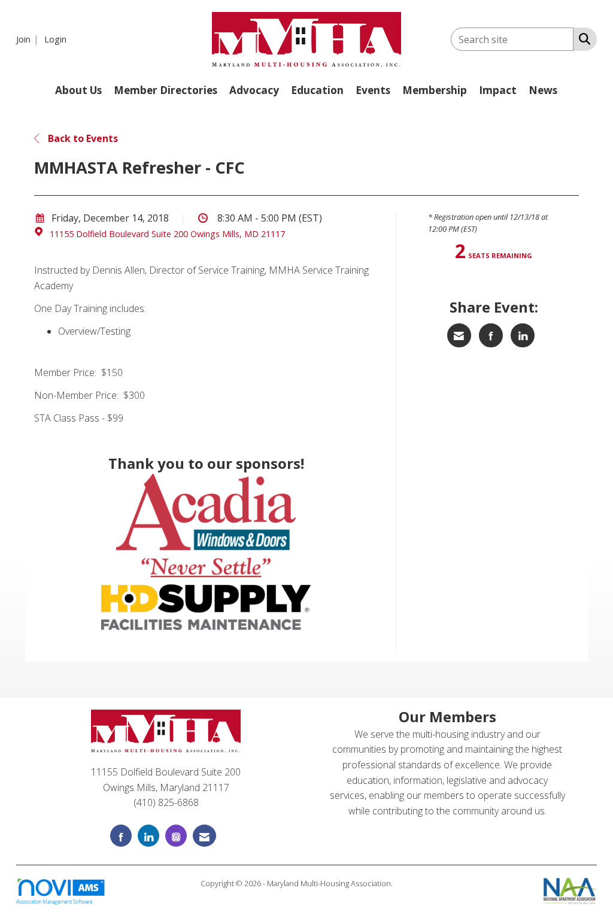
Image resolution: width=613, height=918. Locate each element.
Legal (403, 883)
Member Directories (165, 90)
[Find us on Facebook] (121, 836)
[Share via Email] (459, 335)
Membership (434, 90)
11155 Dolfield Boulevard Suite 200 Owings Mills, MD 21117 (167, 234)
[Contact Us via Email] (204, 836)
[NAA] (570, 889)
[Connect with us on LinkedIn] (148, 836)
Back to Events (81, 138)
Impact (498, 90)
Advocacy (254, 90)
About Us (78, 90)
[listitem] (29, 39)
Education (317, 90)
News (543, 90)
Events (373, 90)
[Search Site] (582, 38)
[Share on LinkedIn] (523, 335)
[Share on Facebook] (491, 335)
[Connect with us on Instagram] (176, 836)
